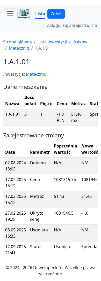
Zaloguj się (57, 25)
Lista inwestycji (52, 42)
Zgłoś (56, 14)
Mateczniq (19, 48)
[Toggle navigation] (10, 14)
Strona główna (17, 42)
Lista (40, 14)
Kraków (80, 42)
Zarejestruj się (83, 25)
